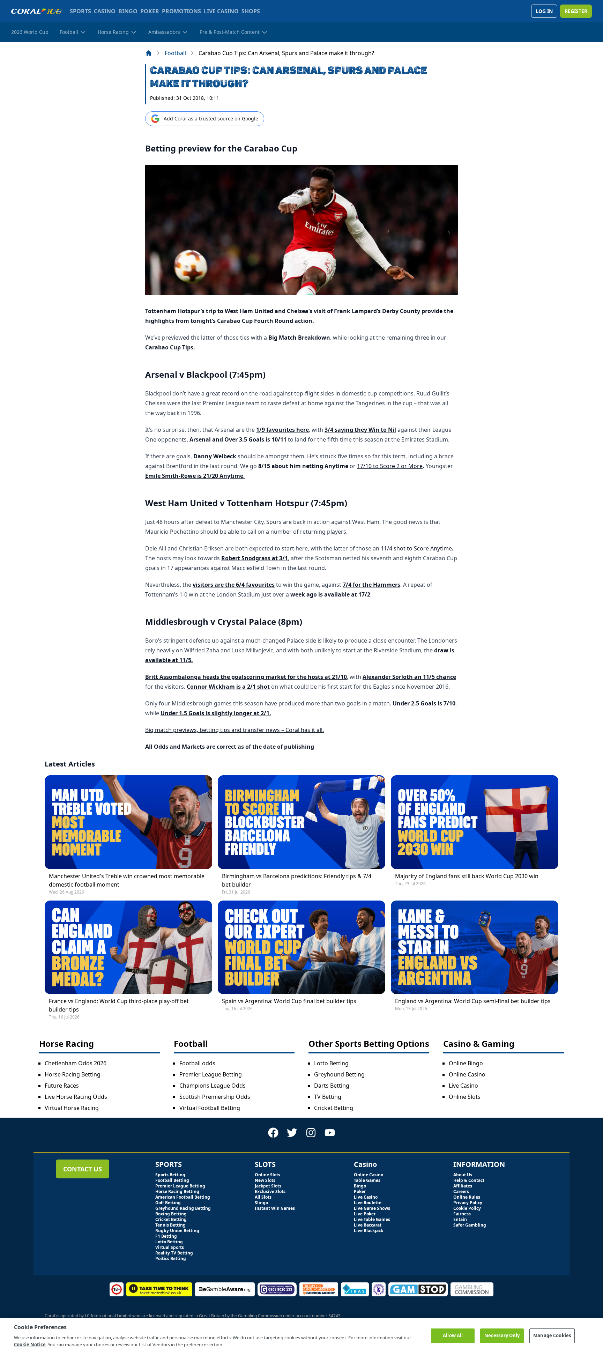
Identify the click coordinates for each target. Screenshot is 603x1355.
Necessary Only (502, 1335)
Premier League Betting (210, 1074)
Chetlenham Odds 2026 (75, 1063)
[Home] (148, 53)
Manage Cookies (552, 1335)
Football (175, 53)
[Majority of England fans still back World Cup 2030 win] (474, 822)
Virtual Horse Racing (72, 1108)
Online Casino (467, 1074)
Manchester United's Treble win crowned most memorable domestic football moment (126, 880)
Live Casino (463, 1085)
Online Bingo (466, 1063)
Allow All (453, 1335)
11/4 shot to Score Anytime (416, 548)
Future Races (62, 1085)
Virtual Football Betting (209, 1108)
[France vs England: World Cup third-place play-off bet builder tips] (128, 947)
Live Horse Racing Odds (76, 1097)
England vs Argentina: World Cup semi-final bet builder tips (473, 1001)
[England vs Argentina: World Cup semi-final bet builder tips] (474, 947)
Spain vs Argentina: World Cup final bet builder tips (289, 1001)
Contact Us (82, 1169)
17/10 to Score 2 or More (390, 466)
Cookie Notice (30, 1344)
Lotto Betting (331, 1063)
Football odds (197, 1063)
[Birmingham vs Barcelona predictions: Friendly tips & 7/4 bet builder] (301, 822)
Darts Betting (331, 1085)
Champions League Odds (212, 1085)
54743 (334, 1316)
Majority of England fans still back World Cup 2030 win (466, 876)
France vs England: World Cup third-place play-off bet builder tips (119, 1005)
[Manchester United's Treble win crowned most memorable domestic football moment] (128, 822)
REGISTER (576, 11)
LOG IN (544, 11)
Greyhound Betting (339, 1074)
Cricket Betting (333, 1108)
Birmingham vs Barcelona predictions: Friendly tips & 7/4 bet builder (296, 880)
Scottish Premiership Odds (214, 1097)
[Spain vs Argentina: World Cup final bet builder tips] (301, 947)
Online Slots (465, 1097)
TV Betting (327, 1097)
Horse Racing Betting (72, 1074)
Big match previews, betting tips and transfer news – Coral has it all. (234, 730)
